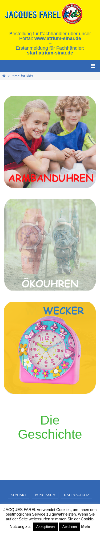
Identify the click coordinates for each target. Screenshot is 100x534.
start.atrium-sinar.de (50, 53)
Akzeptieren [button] (45, 527)
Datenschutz (76, 495)
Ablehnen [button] (69, 527)
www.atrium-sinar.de (57, 38)
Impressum (45, 495)
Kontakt (18, 495)
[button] (50, 348)
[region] (50, 142)
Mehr (86, 526)
